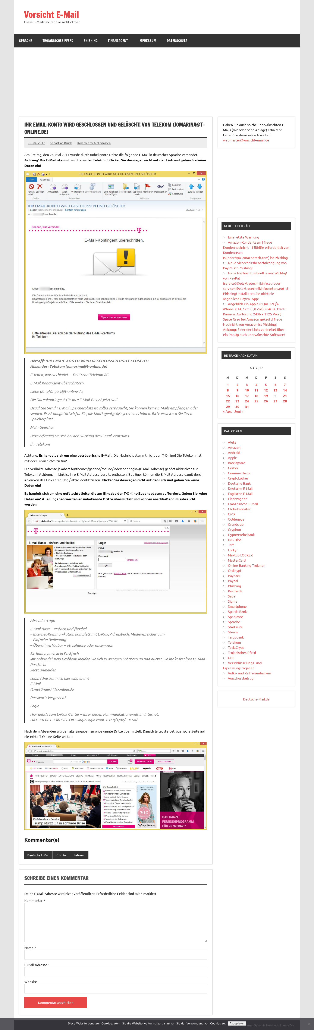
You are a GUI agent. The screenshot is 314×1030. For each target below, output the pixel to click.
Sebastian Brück (61, 143)
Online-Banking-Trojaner (246, 565)
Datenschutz (177, 40)
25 (256, 401)
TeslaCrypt (236, 647)
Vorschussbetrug (240, 678)
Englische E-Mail (240, 493)
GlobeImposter (239, 509)
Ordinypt (234, 570)
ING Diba (234, 539)
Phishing (91, 40)
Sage (231, 596)
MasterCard (237, 560)
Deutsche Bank (239, 483)
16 (237, 395)
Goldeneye (236, 519)
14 (285, 390)
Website (30, 981)
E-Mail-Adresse (37, 964)
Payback (234, 575)
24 (247, 401)
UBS (231, 657)
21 (285, 395)
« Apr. (227, 411)
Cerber (233, 468)
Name (30, 947)
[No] (309, 1024)
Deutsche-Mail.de (256, 699)
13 (275, 390)
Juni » (238, 411)
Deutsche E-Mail (38, 855)
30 (237, 406)
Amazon (234, 447)
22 (228, 401)
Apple (232, 457)
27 (275, 401)
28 (285, 401)
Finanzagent (118, 40)
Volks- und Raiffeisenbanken (249, 673)
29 (228, 406)
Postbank (235, 591)
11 (256, 390)
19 (266, 395)
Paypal (233, 580)
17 (247, 395)
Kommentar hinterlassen (94, 143)
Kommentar (34, 900)
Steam (233, 632)
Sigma (232, 601)
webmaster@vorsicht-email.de (246, 140)
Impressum (147, 40)
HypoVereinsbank (241, 534)
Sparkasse (235, 616)
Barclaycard (236, 463)
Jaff (231, 545)
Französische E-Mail (243, 504)
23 (237, 401)
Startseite (235, 627)
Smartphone (237, 606)
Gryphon (234, 529)
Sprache (25, 40)
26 (266, 401)
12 (266, 390)
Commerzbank (239, 473)
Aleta (232, 442)
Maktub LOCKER (240, 555)
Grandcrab (236, 524)
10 (247, 390)
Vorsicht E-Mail (51, 14)
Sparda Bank (237, 611)
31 (247, 406)
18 (256, 395)
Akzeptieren (237, 1023)
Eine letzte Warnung (243, 237)
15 (228, 395)
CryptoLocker (238, 478)
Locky (232, 550)
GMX (231, 514)
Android (234, 452)
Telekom (79, 855)
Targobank (236, 637)
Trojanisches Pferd (58, 40)
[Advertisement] (157, 79)
